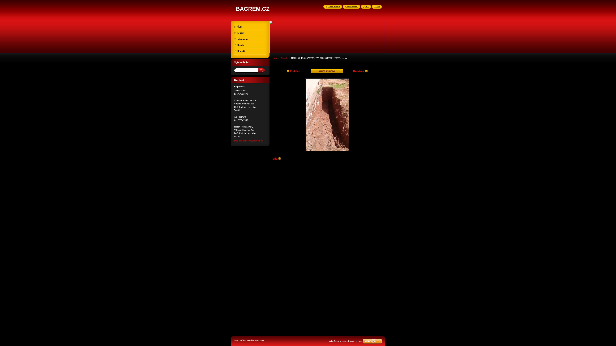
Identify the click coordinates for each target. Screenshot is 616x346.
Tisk (378, 7)
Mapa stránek (352, 7)
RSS (367, 7)
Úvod (275, 58)
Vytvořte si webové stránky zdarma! (345, 341)
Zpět (275, 158)
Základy (284, 58)
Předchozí (295, 71)
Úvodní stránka (334, 7)
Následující (358, 71)
